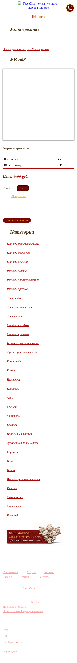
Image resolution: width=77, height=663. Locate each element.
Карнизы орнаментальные (23, 243)
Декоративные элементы (22, 443)
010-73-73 (17, 637)
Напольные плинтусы (20, 434)
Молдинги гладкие (18, 325)
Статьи (25, 577)
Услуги (31, 572)
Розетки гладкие (17, 271)
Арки (10, 397)
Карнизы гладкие (17, 262)
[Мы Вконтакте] (7, 619)
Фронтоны (13, 416)
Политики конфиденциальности (23, 611)
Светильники (15, 497)
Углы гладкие (15, 298)
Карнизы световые (18, 252)
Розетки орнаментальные (23, 280)
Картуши (13, 452)
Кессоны (12, 488)
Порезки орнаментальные (23, 343)
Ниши (10, 461)
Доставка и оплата (14, 606)
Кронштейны (15, 361)
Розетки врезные (17, 289)
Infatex (35, 602)
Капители (13, 388)
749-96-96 (17, 630)
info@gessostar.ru (13, 642)
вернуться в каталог (17, 220)
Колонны (12, 370)
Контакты (43, 577)
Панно (11, 470)
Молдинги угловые (18, 334)
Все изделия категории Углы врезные (26, 49)
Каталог (49, 572)
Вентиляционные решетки (23, 479)
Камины (12, 425)
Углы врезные (15, 316)
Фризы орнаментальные (22, 352)
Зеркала (12, 407)
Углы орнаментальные (20, 307)
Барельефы (13, 515)
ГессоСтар (29, 588)
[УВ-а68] (38, 104)
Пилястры (13, 379)
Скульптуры (14, 506)
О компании (10, 572)
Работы (7, 577)
